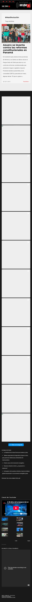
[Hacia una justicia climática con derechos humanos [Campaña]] (20, 524)
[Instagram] (13, 1)
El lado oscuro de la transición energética (14, 463)
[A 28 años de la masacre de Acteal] (5, 519)
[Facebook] (3, 1)
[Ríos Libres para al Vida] (5, 524)
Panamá (4, 25)
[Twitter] (6, 1)
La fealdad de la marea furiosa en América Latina (16, 452)
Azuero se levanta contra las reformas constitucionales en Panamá (15, 49)
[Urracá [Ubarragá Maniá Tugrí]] (20, 529)
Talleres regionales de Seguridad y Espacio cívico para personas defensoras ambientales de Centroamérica (15, 458)
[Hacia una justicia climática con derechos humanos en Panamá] (5, 529)
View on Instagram (16, 444)
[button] (16, 110)
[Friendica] (10, 1)
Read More (26, 81)
